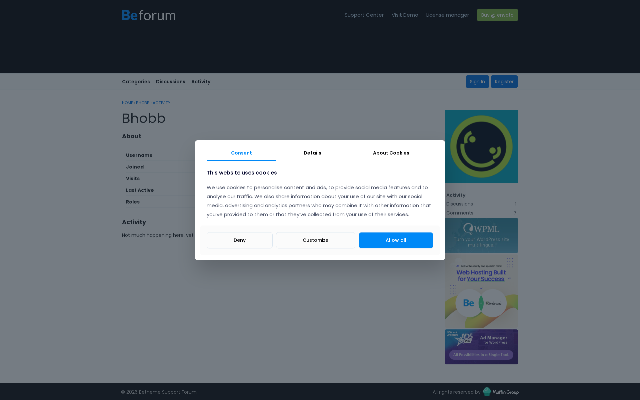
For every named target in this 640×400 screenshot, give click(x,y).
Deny (240, 239)
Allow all (396, 239)
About (391, 153)
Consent (241, 153)
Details (312, 153)
